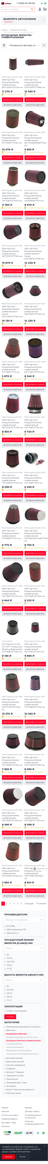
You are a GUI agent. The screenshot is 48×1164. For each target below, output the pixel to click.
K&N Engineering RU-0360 (34, 190)
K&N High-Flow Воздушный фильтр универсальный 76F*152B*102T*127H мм (12, 592)
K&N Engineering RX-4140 (12, 304)
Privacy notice (41, 868)
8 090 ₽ (7, 487)
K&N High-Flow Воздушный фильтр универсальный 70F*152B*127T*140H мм (12, 479)
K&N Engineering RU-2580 (12, 362)
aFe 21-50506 (7, 641)
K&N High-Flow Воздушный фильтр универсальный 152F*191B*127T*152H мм (12, 252)
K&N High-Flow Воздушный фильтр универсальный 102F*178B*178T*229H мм (33, 873)
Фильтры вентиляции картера (18, 1050)
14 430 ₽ (30, 262)
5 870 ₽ (7, 376)
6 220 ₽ (29, 600)
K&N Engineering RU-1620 (34, 586)
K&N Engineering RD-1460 (34, 865)
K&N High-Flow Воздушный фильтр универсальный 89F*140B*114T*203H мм (12, 84)
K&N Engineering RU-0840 (35, 362)
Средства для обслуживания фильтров (22, 1054)
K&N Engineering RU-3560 (12, 132)
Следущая (29, 903)
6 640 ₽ (7, 600)
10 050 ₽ (30, 713)
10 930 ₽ (29, 91)
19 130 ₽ (7, 320)
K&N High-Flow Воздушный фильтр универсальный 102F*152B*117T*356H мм (34, 84)
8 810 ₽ (29, 882)
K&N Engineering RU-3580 (12, 586)
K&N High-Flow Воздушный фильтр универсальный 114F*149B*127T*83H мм (34, 761)
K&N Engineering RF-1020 (12, 417)
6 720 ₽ (29, 431)
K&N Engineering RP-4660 (12, 697)
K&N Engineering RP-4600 (34, 304)
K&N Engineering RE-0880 (34, 77)
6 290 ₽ (29, 487)
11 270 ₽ (7, 91)
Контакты (5, 1126)
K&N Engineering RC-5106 (12, 190)
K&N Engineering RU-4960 (12, 472)
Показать (10, 1017)
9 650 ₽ (29, 149)
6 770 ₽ (7, 545)
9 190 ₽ (6, 655)
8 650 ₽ (7, 431)
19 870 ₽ (7, 262)
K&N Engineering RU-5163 (12, 754)
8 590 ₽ (29, 769)
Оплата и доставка (9, 1115)
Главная (4, 30)
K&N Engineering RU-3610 (34, 697)
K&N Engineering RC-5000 (34, 528)
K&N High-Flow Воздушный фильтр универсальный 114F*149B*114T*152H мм (12, 872)
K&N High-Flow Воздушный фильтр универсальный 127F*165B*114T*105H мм (12, 761)
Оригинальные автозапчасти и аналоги (23, 1027)
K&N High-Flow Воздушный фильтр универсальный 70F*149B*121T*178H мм (34, 703)
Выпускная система (15, 1062)
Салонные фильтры (14, 1044)
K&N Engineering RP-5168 (12, 246)
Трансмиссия (12, 1079)
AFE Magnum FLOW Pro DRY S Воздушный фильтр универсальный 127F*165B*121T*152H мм (12, 648)
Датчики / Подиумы (15, 1072)
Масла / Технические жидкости (20, 1090)
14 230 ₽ (29, 320)
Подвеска (10, 1069)
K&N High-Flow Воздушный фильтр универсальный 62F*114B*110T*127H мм (34, 368)
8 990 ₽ (7, 824)
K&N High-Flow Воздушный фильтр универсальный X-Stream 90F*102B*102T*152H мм (12, 311)
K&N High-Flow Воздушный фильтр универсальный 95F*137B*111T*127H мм (34, 648)
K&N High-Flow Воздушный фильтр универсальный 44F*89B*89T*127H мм (34, 197)
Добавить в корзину (13, 100)
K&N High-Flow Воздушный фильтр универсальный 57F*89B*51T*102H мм (11, 534)
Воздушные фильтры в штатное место (22, 1037)
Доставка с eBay (8, 1123)
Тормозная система (14, 1076)
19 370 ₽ (7, 713)
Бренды (28, 1108)
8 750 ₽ (29, 545)
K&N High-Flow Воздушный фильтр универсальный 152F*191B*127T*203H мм (12, 424)
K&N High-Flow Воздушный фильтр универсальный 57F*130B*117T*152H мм (12, 139)
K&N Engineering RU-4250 (34, 641)
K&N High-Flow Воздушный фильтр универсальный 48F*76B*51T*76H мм (33, 424)
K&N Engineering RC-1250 (12, 528)
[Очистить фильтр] (41, 919)
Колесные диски (13, 1093)
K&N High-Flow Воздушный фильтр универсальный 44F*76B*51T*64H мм (33, 479)
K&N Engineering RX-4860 (34, 246)
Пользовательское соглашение (33, 1116)
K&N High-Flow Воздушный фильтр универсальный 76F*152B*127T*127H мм (34, 817)
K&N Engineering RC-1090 (34, 417)
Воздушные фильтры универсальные (23, 1040)
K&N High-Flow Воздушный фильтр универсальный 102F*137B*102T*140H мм (11, 704)
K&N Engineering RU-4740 (12, 865)
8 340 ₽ (29, 376)
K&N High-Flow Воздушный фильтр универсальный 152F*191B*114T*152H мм (12, 817)
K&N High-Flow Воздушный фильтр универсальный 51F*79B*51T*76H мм (10, 368)
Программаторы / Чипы (16, 1083)
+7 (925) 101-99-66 (25, 3)
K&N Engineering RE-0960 (34, 132)
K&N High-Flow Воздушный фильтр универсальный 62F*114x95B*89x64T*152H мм (35, 140)
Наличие (5, 1111)
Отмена (22, 1157)
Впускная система (14, 1058)
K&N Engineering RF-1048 (12, 810)
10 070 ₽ (7, 149)
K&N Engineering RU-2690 (34, 472)
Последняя (41, 903)
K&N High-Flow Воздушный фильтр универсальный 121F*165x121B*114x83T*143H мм (35, 536)
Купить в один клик (13, 105)
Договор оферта (32, 1111)
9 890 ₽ (29, 655)
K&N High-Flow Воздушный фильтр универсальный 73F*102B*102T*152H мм (34, 592)
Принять (8, 1157)
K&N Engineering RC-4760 (12, 77)
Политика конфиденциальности (34, 1122)
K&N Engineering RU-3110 (34, 754)
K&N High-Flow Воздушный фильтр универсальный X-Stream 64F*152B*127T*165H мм (34, 254)
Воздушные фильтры (19, 30)
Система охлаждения (15, 1065)
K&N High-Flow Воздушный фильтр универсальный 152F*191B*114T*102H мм (34, 310)
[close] (46, 868)
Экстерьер (11, 1086)
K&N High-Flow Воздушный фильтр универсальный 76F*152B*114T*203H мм (12, 197)
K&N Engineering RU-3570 (34, 810)
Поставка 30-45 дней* (13, 94)
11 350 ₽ (7, 204)
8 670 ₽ (29, 204)
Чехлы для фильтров (14, 1047)
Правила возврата (9, 1119)
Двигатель (10, 1030)
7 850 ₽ (7, 769)
